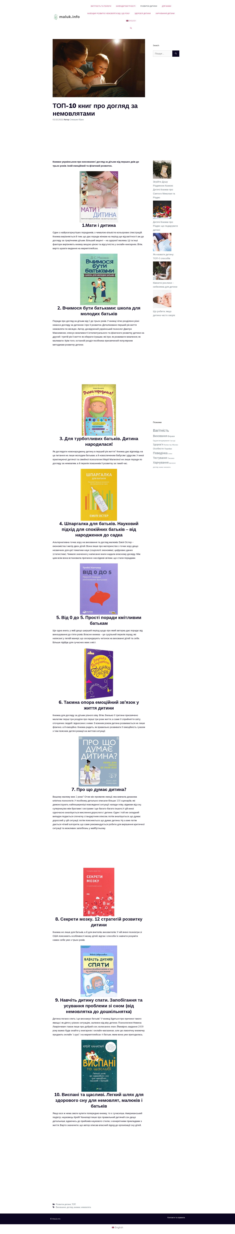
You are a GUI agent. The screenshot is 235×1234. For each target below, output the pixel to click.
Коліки (166, 445)
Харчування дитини (165, 13)
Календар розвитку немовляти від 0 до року (108, 13)
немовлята (86, 1207)
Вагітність (161, 430)
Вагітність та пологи (101, 6)
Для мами (166, 6)
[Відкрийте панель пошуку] (131, 28)
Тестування (160, 457)
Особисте (158, 448)
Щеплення (172, 463)
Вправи (171, 436)
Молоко (175, 445)
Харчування (161, 462)
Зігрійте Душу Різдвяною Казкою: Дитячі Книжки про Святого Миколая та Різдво (164, 189)
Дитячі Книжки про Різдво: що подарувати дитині (165, 225)
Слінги (170, 454)
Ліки (170, 445)
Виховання (61, 1207)
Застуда (172, 441)
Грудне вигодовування (161, 441)
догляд (70, 1207)
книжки (77, 1207)
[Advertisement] (99, 143)
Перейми (168, 449)
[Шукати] (175, 53)
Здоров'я (158, 444)
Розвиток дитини (148, 6)
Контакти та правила (176, 1217)
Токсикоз (171, 458)
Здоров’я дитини (143, 13)
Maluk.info (56, 1219)
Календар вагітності (125, 6)
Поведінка (160, 453)
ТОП (74, 1204)
